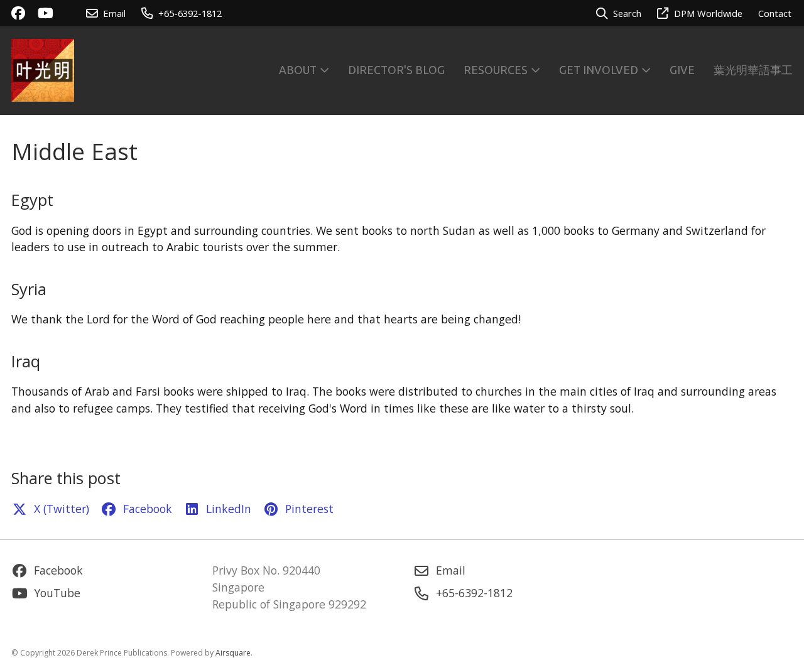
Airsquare (233, 652)
